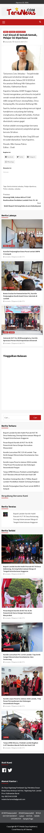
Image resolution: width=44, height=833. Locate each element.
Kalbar (6, 32)
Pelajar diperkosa (30, 186)
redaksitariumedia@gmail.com (13, 799)
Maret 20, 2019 (19, 42)
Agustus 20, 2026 (17, 574)
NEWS (36, 816)
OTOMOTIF (16, 819)
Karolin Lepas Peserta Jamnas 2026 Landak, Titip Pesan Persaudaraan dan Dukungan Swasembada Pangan (20, 464)
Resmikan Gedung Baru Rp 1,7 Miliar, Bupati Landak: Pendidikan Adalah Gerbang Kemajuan (21, 480)
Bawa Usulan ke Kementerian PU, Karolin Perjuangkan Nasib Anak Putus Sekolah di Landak (20, 296)
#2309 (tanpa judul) (9, 813)
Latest (21, 816)
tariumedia (8, 42)
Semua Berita (21, 32)
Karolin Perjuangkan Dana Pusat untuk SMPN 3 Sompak (21, 487)
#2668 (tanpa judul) (26, 813)
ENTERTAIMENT (10, 816)
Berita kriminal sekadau (15, 186)
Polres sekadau (8, 189)
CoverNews (16, 829)
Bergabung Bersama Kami (14, 495)
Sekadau (12, 32)
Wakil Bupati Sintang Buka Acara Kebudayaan (22, 204)
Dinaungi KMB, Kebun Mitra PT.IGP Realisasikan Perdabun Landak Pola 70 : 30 (20, 197)
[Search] (40, 22)
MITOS (29, 816)
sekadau (17, 189)
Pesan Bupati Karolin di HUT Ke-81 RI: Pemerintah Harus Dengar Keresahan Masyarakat (18, 445)
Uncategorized (8, 561)
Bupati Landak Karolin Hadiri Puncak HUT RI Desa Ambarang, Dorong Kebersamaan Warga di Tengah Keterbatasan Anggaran (22, 435)
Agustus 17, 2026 (17, 618)
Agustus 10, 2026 (17, 257)
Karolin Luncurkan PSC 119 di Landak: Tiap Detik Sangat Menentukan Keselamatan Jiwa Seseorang (20, 455)
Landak (12, 246)
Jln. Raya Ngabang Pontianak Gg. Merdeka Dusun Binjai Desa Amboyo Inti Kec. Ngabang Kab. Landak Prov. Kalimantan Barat (21, 790)
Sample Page (28, 819)
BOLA (38, 813)
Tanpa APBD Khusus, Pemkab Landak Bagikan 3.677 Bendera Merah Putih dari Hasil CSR (21, 473)
